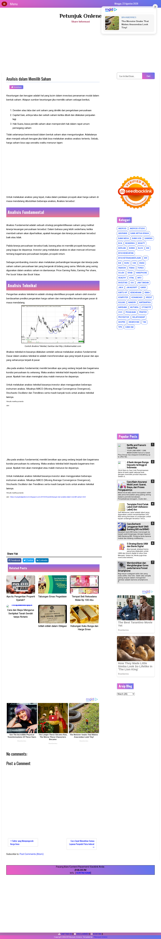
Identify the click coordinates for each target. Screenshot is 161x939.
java (120, 287)
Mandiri (132, 302)
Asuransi (122, 233)
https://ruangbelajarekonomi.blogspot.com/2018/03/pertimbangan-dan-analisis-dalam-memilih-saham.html (48, 497)
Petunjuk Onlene (80, 16)
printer (143, 312)
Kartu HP (122, 292)
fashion (122, 268)
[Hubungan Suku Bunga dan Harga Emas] (84, 614)
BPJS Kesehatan (125, 253)
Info (139, 278)
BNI (147, 248)
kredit (149, 297)
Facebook (15, 560)
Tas (144, 322)
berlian (122, 248)
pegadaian (131, 312)
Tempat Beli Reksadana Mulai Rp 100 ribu (84, 598)
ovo (120, 312)
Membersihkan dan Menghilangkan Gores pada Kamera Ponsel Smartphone (133, 567)
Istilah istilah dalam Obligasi (52, 626)
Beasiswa (130, 243)
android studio (137, 228)
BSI (119, 263)
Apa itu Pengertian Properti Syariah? (20, 598)
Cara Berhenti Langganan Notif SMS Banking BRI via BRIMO (138, 527)
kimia (147, 292)
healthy (122, 278)
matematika (145, 302)
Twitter (30, 560)
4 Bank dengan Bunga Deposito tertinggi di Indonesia (138, 465)
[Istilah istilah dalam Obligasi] (52, 614)
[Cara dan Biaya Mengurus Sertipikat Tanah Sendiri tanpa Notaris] (20, 606)
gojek (121, 273)
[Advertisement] (80, 49)
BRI (145, 258)
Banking (149, 238)
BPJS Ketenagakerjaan (129, 258)
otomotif (146, 307)
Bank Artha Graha (139, 233)
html (131, 278)
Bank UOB (136, 238)
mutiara (134, 307)
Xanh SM (129, 327)
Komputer (123, 297)
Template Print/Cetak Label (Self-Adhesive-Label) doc (137, 507)
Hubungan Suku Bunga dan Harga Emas (84, 628)
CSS (134, 263)
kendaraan (135, 292)
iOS (132, 283)
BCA (120, 243)
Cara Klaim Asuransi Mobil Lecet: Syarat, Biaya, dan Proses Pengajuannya (132, 486)
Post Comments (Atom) (32, 854)
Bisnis (132, 248)
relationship (138, 317)
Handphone (141, 273)
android (122, 228)
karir (143, 287)
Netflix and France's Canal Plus (136, 446)
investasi (17, 87)
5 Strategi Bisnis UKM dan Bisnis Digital (137, 545)
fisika (131, 268)
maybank (122, 307)
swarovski (134, 322)
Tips (120, 327)
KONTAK (97, 934)
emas (141, 263)
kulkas (121, 302)
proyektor (123, 317)
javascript (131, 287)
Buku (126, 263)
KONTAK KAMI (83, 873)
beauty (141, 243)
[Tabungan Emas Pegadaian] (52, 584)
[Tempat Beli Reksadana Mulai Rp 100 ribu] (84, 584)
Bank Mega (123, 238)
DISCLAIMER (82, 934)
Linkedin (43, 560)
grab (130, 273)
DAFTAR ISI (66, 934)
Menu (14, 4)
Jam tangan (143, 283)
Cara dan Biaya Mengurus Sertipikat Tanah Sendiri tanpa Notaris (20, 613)
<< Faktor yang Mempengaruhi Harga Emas (21, 842)
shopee (121, 322)
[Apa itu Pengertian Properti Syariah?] (20, 584)
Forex (141, 268)
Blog (140, 248)
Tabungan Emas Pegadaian (52, 596)
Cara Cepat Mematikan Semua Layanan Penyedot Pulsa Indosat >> (81, 844)
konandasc (137, 297)
